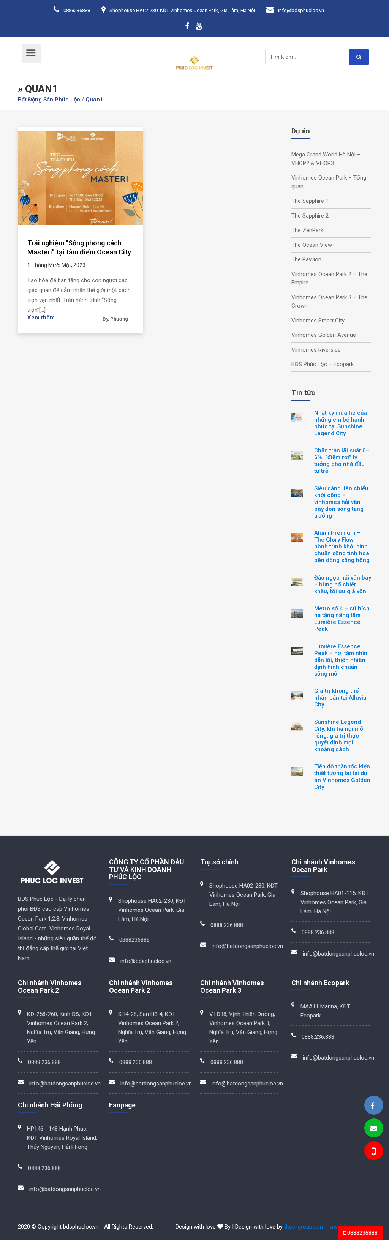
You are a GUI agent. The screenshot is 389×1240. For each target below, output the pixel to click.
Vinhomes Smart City (318, 320)
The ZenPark (307, 230)
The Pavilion (306, 259)
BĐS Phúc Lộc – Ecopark (322, 364)
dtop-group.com (304, 1226)
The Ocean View (311, 245)
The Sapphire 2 (310, 215)
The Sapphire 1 (310, 200)
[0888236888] (373, 1152)
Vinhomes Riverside (316, 349)
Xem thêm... (43, 317)
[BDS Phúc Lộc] (372, 1106)
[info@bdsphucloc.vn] (373, 1129)
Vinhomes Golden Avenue (323, 335)
